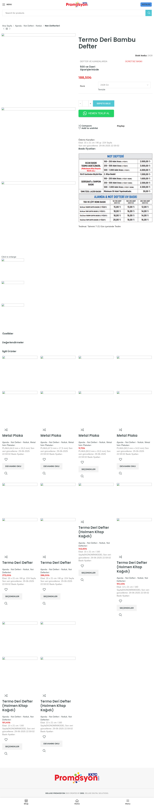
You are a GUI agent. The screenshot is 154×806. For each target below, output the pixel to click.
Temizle (101, 89)
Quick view (6, 473)
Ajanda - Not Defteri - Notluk (28, 26)
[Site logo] (77, 4)
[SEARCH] (148, 13)
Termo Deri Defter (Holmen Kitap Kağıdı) (94, 532)
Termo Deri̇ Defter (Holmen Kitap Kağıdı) (132, 567)
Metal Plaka (12, 435)
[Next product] (9, 28)
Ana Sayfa (7, 26)
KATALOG (146, 4)
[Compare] (6, 430)
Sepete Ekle (104, 103)
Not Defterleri (52, 25)
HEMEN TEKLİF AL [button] (98, 113)
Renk (82, 86)
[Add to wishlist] (6, 459)
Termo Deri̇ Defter (17, 562)
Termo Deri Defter (55, 562)
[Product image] (19, 408)
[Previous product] (3, 28)
